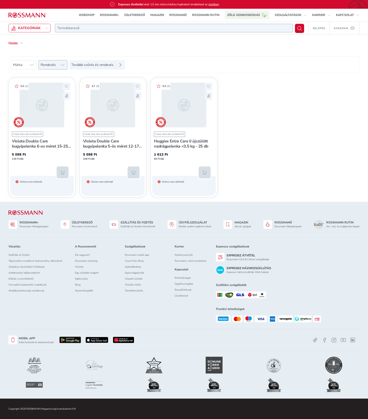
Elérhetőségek (183, 278)
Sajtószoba (81, 278)
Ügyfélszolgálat (184, 283)
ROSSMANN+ (109, 15)
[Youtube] (343, 340)
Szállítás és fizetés (19, 255)
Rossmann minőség (86, 261)
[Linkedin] (352, 339)
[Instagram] (333, 340)
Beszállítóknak (183, 289)
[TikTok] (315, 340)
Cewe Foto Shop (134, 261)
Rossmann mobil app (137, 255)
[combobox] (174, 28)
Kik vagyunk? (82, 255)
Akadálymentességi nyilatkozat (26, 290)
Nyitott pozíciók (184, 255)
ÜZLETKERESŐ (134, 15)
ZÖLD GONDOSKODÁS (243, 15)
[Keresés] (299, 28)
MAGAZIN (157, 15)
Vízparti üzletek (133, 278)
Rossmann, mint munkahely (190, 261)
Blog (77, 284)
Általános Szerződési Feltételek (27, 266)
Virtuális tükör (133, 284)
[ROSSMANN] (26, 212)
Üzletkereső (181, 295)
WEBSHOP (87, 15)
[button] (291, 15)
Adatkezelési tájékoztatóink (24, 272)
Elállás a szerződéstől (21, 278)
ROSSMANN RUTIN (205, 15)
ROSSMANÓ (178, 15)
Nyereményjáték (84, 290)
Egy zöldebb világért (86, 272)
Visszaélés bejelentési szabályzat (27, 284)
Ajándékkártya (133, 266)
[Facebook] (324, 340)
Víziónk (79, 266)
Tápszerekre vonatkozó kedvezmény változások (35, 261)
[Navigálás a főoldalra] (27, 15)
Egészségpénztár (134, 272)
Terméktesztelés (134, 290)
